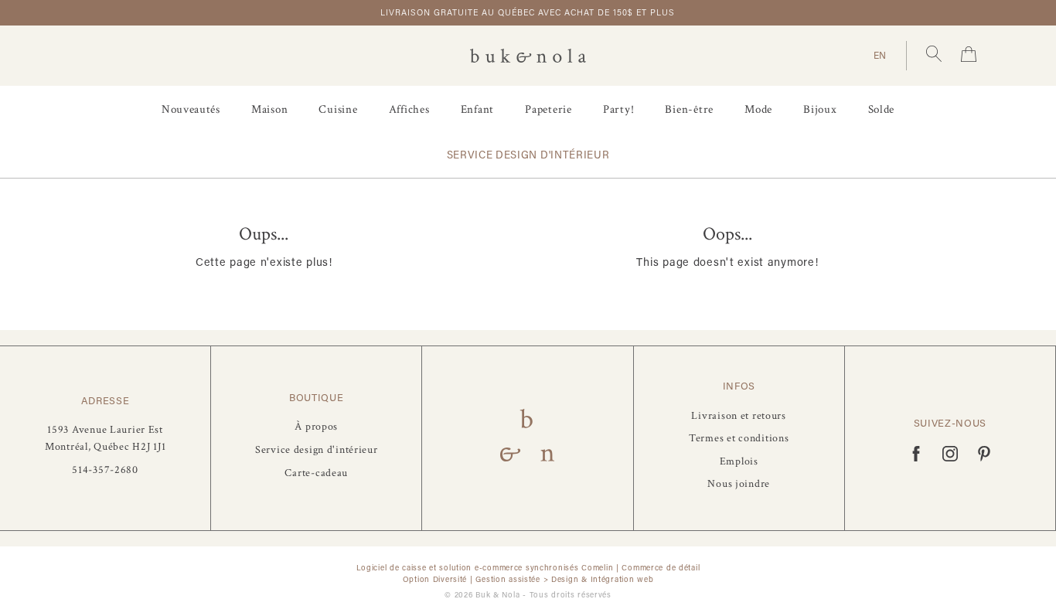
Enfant (478, 109)
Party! (619, 109)
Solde (881, 109)
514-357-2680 (105, 469)
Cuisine (338, 109)
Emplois (739, 461)
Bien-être (689, 109)
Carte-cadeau (316, 472)
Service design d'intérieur (528, 155)
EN (880, 55)
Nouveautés (191, 109)
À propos (316, 426)
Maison (269, 109)
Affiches (409, 109)
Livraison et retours (738, 415)
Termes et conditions (739, 438)
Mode (758, 109)
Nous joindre (738, 483)
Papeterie (548, 109)
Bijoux (820, 109)
